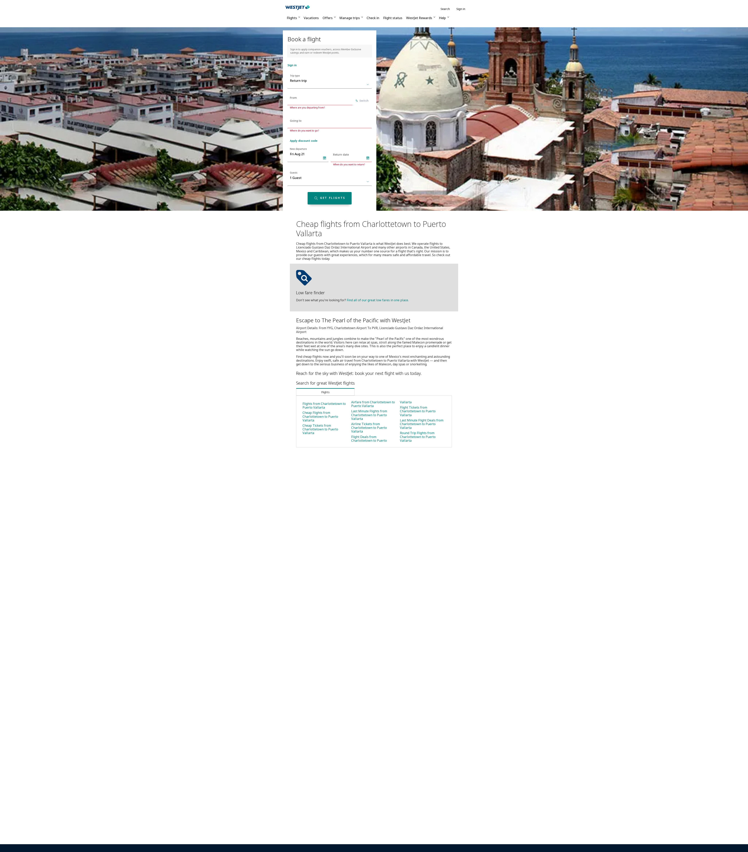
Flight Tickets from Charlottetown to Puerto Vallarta (418, 411)
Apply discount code (303, 141)
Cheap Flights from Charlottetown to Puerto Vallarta (320, 416)
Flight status (392, 18)
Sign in (460, 9)
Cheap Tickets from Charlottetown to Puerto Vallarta (320, 429)
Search (445, 8)
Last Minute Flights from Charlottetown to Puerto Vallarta (369, 415)
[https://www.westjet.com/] (297, 7)
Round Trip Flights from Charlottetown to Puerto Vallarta (418, 436)
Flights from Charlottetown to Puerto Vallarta (324, 406)
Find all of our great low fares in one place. (378, 300)
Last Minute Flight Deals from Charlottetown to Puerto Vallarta (421, 424)
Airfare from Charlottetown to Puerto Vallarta (373, 404)
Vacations (311, 18)
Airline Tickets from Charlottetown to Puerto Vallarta (369, 427)
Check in (373, 18)
